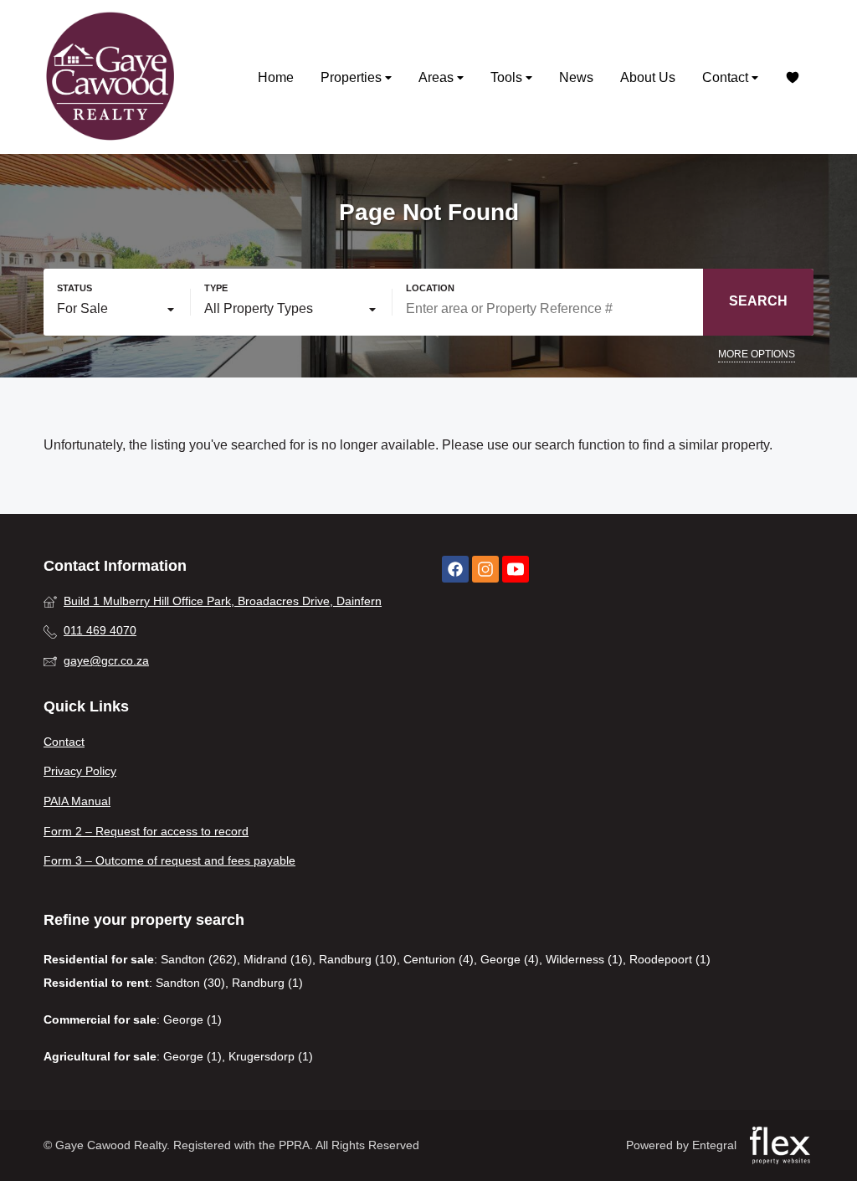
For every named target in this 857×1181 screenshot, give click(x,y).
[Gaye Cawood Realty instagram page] (485, 569)
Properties (353, 77)
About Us (647, 77)
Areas (437, 77)
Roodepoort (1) (670, 959)
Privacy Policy (80, 771)
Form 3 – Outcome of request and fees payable (169, 860)
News (576, 77)
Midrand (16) (278, 959)
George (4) (509, 959)
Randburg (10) (358, 959)
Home (276, 77)
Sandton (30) (190, 982)
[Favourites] (792, 77)
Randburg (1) (267, 982)
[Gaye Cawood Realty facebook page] (455, 569)
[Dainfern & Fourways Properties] (110, 77)
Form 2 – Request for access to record (146, 831)
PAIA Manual (77, 801)
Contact (727, 77)
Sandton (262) (199, 959)
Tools (508, 77)
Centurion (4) (438, 959)
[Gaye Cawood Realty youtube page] (515, 569)
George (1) (192, 1019)
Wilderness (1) (584, 959)
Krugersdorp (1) (270, 1056)
